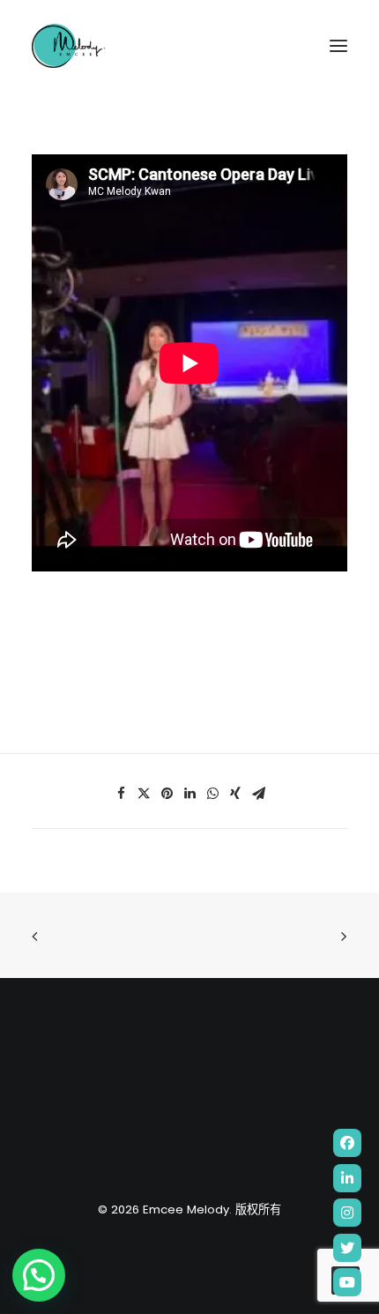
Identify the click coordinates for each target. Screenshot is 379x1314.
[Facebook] (347, 1143)
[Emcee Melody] (68, 46)
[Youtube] (347, 1282)
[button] (38, 1275)
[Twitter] (347, 1248)
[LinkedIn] (347, 1178)
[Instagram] (347, 1212)
